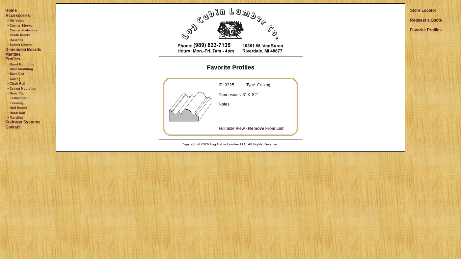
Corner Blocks (21, 25)
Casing (15, 79)
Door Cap (17, 93)
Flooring (16, 103)
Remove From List (265, 128)
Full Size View (232, 128)
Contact (13, 127)
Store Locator (423, 10)
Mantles (13, 54)
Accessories (17, 15)
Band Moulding (22, 64)
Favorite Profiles (426, 30)
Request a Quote (426, 20)
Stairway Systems (22, 122)
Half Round (18, 108)
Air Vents (17, 20)
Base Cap (17, 74)
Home (11, 10)
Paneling (16, 117)
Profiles (12, 59)
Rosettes (16, 40)
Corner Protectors (23, 30)
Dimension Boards (23, 49)
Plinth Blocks (20, 35)
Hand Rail (17, 113)
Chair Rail (17, 83)
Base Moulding (21, 69)
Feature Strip (20, 98)
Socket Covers (21, 45)
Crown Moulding (23, 88)
